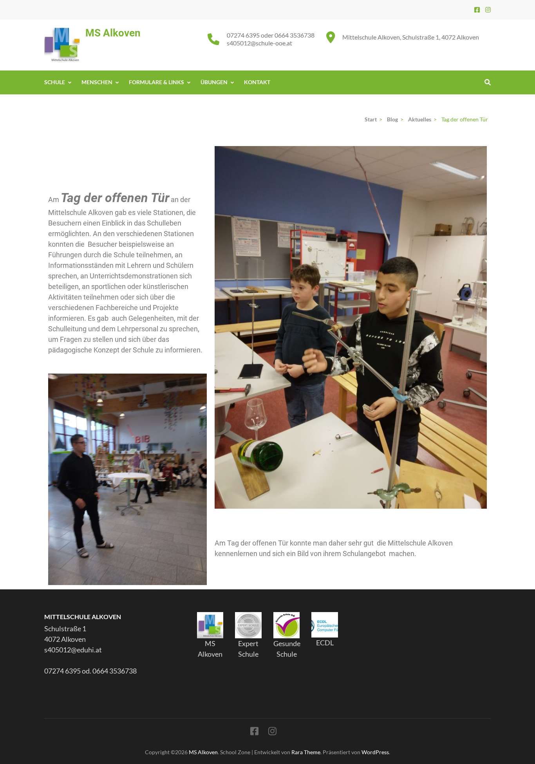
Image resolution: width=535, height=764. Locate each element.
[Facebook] (477, 9)
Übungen (214, 82)
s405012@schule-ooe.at (259, 43)
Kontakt (257, 82)
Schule (54, 82)
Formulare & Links (156, 82)
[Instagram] (488, 9)
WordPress (375, 752)
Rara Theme (305, 752)
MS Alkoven (113, 33)
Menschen (96, 82)
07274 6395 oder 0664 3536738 (270, 35)
